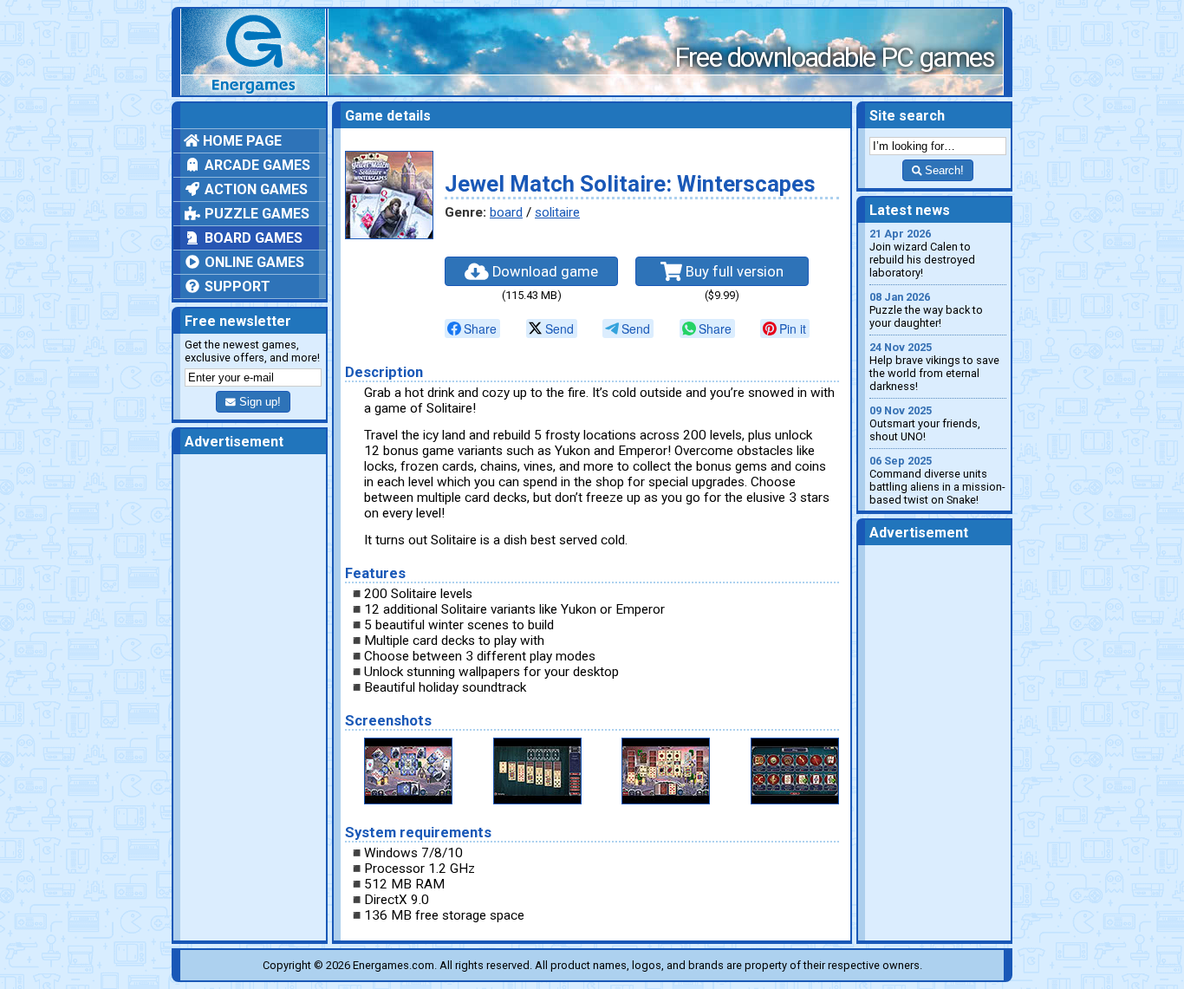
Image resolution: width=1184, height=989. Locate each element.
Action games (254, 189)
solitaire (557, 212)
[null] (472, 328)
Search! (942, 170)
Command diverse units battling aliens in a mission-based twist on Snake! (937, 480)
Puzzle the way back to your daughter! (926, 309)
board (506, 212)
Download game (543, 272)
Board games (252, 238)
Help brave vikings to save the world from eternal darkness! (934, 367)
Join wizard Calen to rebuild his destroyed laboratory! (922, 253)
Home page (240, 141)
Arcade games (255, 165)
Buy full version (733, 272)
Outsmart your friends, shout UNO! (924, 423)
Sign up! (258, 401)
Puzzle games (255, 213)
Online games (252, 262)
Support (235, 286)
